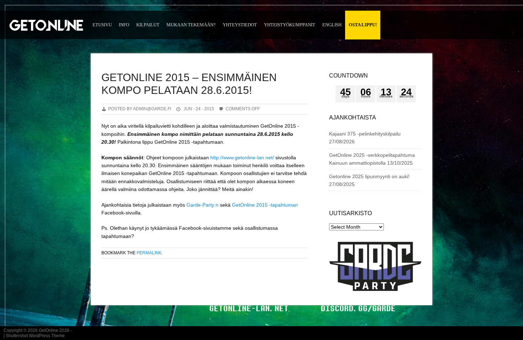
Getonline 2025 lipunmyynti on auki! (369, 176)
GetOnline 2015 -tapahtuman (265, 205)
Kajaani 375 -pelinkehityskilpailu (365, 134)
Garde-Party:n (202, 205)
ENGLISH (332, 24)
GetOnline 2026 (54, 330)
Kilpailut (147, 24)
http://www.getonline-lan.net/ (242, 157)
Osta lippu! (363, 24)
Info (124, 24)
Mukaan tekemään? (191, 24)
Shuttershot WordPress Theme (35, 335)
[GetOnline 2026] (46, 28)
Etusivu (102, 24)
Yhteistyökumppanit (289, 24)
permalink (149, 252)
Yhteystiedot (240, 24)
